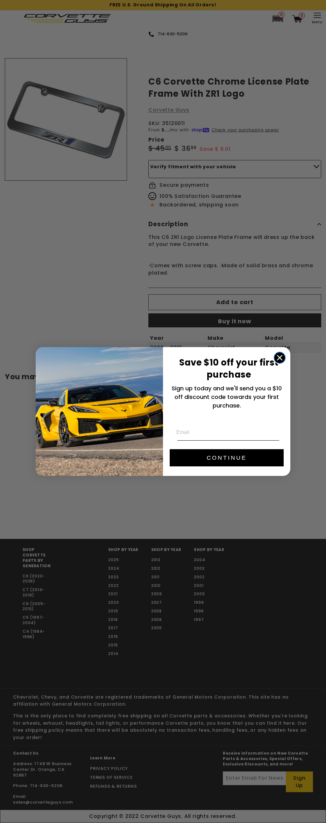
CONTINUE (227, 458)
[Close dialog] (279, 357)
